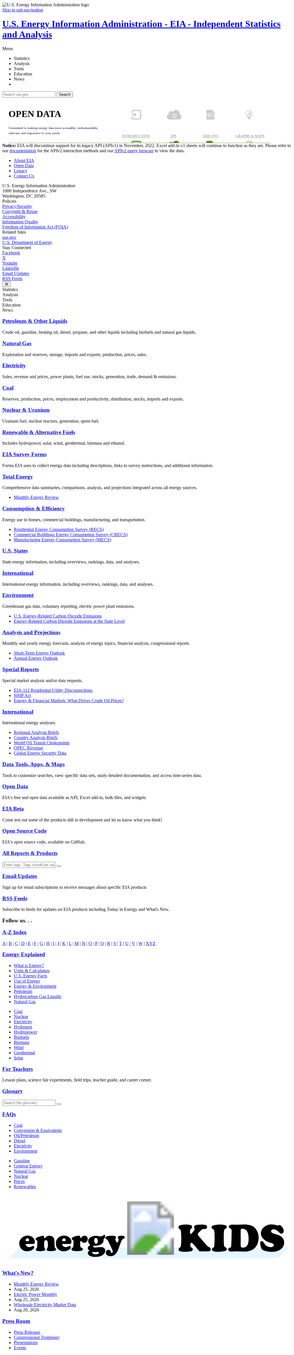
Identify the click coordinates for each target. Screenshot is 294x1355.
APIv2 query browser (134, 150)
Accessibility (14, 216)
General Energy (28, 1165)
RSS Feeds (12, 278)
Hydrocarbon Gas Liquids (37, 996)
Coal (7, 388)
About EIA (24, 160)
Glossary (12, 1091)
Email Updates (15, 273)
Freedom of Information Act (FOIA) (35, 226)
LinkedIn (10, 268)
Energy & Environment (35, 986)
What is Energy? (29, 965)
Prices (19, 1181)
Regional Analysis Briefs (36, 732)
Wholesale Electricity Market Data (45, 1304)
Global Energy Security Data (40, 753)
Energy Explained (23, 954)
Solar (18, 1057)
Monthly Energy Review (36, 497)
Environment (18, 595)
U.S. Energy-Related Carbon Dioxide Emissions (58, 616)
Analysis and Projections (31, 632)
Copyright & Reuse (20, 211)
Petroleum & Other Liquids (34, 321)
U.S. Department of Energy (27, 242)
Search (65, 94)
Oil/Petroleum (26, 1135)
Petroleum (23, 991)
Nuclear (21, 1016)
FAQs (9, 1114)
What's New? (18, 1273)
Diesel (19, 1140)
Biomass (21, 1042)
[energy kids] (147, 1263)
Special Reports (20, 669)
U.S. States (15, 551)
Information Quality (20, 221)
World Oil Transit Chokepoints (41, 742)
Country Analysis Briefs (35, 737)
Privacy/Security (17, 206)
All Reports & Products (29, 853)
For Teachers (17, 1069)
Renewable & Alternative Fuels (38, 432)
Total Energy (17, 477)
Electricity (14, 365)
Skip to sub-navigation (22, 9)
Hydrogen (23, 1026)
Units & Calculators (32, 970)
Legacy (20, 170)
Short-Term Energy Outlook (39, 653)
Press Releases (27, 1332)
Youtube (10, 263)
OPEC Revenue (28, 747)
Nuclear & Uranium (26, 410)
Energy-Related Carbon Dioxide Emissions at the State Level (69, 621)
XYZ (151, 943)
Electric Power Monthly (35, 1294)
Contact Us (24, 175)
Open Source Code (24, 831)
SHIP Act (22, 695)
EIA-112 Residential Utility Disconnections (53, 690)
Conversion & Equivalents (38, 1130)
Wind (19, 1047)
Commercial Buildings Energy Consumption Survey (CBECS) (70, 534)
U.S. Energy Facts (30, 975)
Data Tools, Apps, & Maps (33, 764)
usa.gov (9, 237)
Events (20, 1347)
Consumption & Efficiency (33, 508)
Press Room (16, 1321)
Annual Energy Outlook (36, 658)
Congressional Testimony (37, 1337)
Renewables (25, 1186)
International (17, 573)
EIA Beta (13, 809)
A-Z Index (14, 932)
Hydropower (25, 1032)
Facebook (11, 252)
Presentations (26, 1342)
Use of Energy (27, 981)
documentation (22, 150)
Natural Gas (16, 343)
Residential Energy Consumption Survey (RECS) (59, 529)
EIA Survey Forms (24, 454)
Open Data (24, 165)
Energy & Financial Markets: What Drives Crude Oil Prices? (69, 700)
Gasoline (22, 1160)
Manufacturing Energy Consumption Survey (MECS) (62, 539)
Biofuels (21, 1037)
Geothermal (24, 1052)
